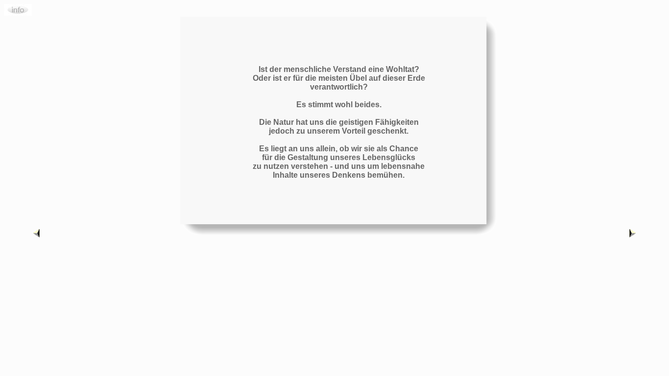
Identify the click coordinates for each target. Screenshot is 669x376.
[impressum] (18, 13)
